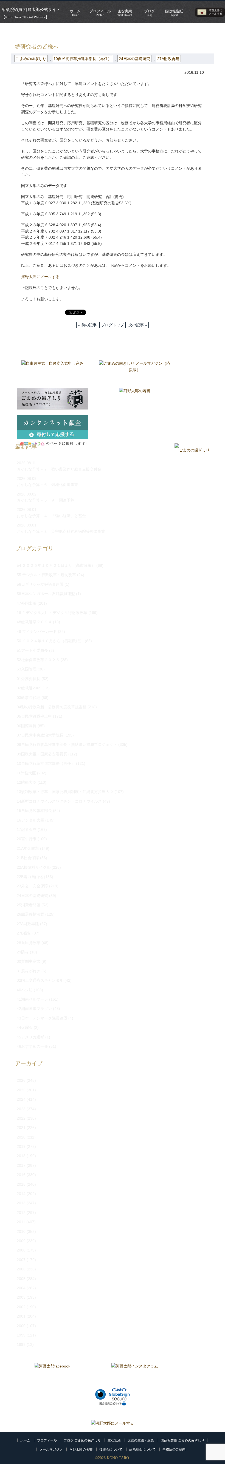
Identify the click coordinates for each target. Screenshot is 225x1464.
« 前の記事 (87, 325)
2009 (21, 1241)
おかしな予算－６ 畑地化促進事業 (47, 484)
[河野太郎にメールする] (112, 1423)
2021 (21, 1127)
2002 (21, 1307)
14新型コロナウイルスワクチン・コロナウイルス (59, 801)
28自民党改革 (28, 943)
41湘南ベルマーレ (32, 999)
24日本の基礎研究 (134, 58)
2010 (21, 1231)
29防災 (23, 952)
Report (174, 12)
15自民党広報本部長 (34, 810)
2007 (21, 1260)
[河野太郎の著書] (134, 399)
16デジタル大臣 (30, 820)
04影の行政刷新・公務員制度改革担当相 (51, 707)
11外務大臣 (26, 773)
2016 (21, 1175)
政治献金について (142, 1449)
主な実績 (114, 1440)
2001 (21, 1316)
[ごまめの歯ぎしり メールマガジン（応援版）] (134, 371)
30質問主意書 (28, 961)
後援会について (110, 1449)
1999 (21, 1335)
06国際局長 (26, 726)
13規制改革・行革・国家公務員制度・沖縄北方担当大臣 (65, 791)
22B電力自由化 (30, 876)
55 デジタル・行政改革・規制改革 (46, 575)
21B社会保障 (28, 858)
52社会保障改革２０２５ (38, 660)
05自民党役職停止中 (34, 716)
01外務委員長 (28, 678)
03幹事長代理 (28, 697)
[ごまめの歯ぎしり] (192, 450)
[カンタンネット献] (52, 426)
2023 (21, 1109)
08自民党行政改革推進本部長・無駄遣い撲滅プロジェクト (67, 744)
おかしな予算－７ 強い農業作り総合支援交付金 (59, 469)
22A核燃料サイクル (33, 867)
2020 (21, 1137)
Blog (149, 12)
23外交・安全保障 (32, 886)
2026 (21, 1080)
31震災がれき (28, 971)
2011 (21, 1222)
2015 (21, 1184)
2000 (21, 1326)
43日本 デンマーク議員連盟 (42, 1018)
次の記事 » (137, 325)
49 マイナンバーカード (37, 631)
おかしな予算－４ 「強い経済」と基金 (51, 516)
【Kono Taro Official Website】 (25, 17)
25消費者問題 (28, 905)
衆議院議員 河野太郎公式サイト (31, 9)
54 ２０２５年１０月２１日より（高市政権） (56, 565)
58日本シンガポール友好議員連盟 (46, 593)
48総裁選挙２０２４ (34, 622)
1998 (21, 1344)
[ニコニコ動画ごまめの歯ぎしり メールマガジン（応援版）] (52, 399)
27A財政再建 (168, 58)
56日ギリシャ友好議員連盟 (40, 584)
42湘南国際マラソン (34, 1008)
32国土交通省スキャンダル (40, 980)
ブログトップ (112, 325)
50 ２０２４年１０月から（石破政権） (50, 641)
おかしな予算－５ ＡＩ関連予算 (45, 500)
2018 (21, 1156)
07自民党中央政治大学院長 (40, 735)
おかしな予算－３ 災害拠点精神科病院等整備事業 (61, 531)
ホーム (25, 1440)
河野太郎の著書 (80, 1449)
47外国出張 (26, 603)
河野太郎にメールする (40, 276)
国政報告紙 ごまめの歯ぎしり (182, 1440)
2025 (21, 1090)
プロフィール (47, 1440)
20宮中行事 (26, 839)
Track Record (124, 12)
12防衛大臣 (26, 782)
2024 (21, 1099)
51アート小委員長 (32, 650)
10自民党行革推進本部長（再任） (83, 58)
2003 (21, 1297)
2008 (21, 1250)
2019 (21, 1146)
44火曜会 (25, 1027)
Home (75, 12)
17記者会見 (26, 829)
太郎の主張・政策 (141, 1440)
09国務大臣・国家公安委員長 (42, 754)
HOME (16, 31)
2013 (21, 1203)
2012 (21, 1212)
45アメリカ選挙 (30, 1037)
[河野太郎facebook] (52, 1374)
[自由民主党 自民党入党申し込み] (52, 371)
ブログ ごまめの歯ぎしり (82, 1440)
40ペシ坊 (25, 990)
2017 (21, 1165)
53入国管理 (26, 669)
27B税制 (24, 933)
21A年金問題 (28, 848)
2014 (21, 1193)
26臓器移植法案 (30, 914)
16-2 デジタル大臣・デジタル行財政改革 (52, 612)
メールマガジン (51, 1449)
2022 (21, 1118)
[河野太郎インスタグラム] (134, 1374)
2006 (21, 1269)
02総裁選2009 (29, 688)
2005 (21, 1278)
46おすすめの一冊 (32, 1046)
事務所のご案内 (173, 1449)
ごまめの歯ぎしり (45, 31)
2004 (21, 1288)
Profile (100, 12)
